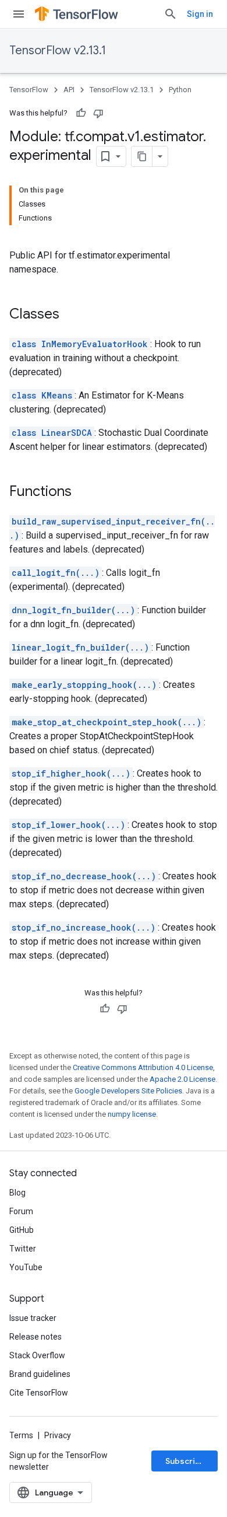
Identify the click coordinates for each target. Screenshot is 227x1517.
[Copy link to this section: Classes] (71, 315)
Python (180, 89)
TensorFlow (28, 89)
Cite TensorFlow (38, 1392)
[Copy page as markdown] (142, 156)
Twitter (22, 1248)
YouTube (25, 1267)
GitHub (21, 1230)
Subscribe (185, 1461)
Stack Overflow (37, 1355)
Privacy (57, 1435)
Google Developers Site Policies (128, 1090)
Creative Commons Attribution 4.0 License (143, 1067)
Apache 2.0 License (182, 1079)
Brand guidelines (39, 1374)
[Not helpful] (98, 113)
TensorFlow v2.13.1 (57, 50)
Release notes (35, 1336)
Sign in (200, 14)
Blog (17, 1192)
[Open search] (171, 14)
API (69, 89)
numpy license (132, 1114)
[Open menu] (18, 14)
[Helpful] (81, 113)
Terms (21, 1435)
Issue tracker (32, 1318)
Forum (21, 1211)
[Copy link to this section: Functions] (83, 492)
